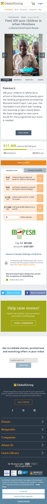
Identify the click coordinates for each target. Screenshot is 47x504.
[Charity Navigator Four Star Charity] (7, 473)
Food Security (13, 17)
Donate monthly (35, 170)
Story (6, 80)
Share (40, 80)
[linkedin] (34, 410)
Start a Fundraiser (23, 323)
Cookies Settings (23, 501)
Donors (5, 421)
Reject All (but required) (23, 496)
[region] (23, 490)
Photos (29, 80)
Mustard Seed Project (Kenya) (24, 28)
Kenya (23, 17)
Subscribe (23, 365)
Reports (18, 80)
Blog (39, 9)
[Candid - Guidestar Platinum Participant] (14, 473)
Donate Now (24, 163)
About (16, 9)
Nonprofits (23, 9)
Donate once (11, 170)
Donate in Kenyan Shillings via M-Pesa (23, 254)
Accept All (23, 491)
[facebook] (12, 410)
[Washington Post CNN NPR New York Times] (23, 465)
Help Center (23, 402)
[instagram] (23, 410)
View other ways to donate (24, 265)
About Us (7, 445)
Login (40, 3)
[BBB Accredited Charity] (23, 473)
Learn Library (10, 453)
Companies (33, 9)
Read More (24, 133)
